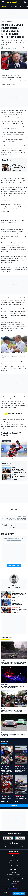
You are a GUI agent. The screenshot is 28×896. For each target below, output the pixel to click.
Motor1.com (14, 855)
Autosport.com (14, 860)
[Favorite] (20, 47)
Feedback (14, 872)
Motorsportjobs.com (14, 857)
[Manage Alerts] (16, 509)
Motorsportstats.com (14, 862)
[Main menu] (3, 2)
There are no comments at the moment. (14, 539)
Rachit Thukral (7, 46)
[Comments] (24, 47)
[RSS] (22, 846)
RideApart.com (14, 865)
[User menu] (24, 2)
